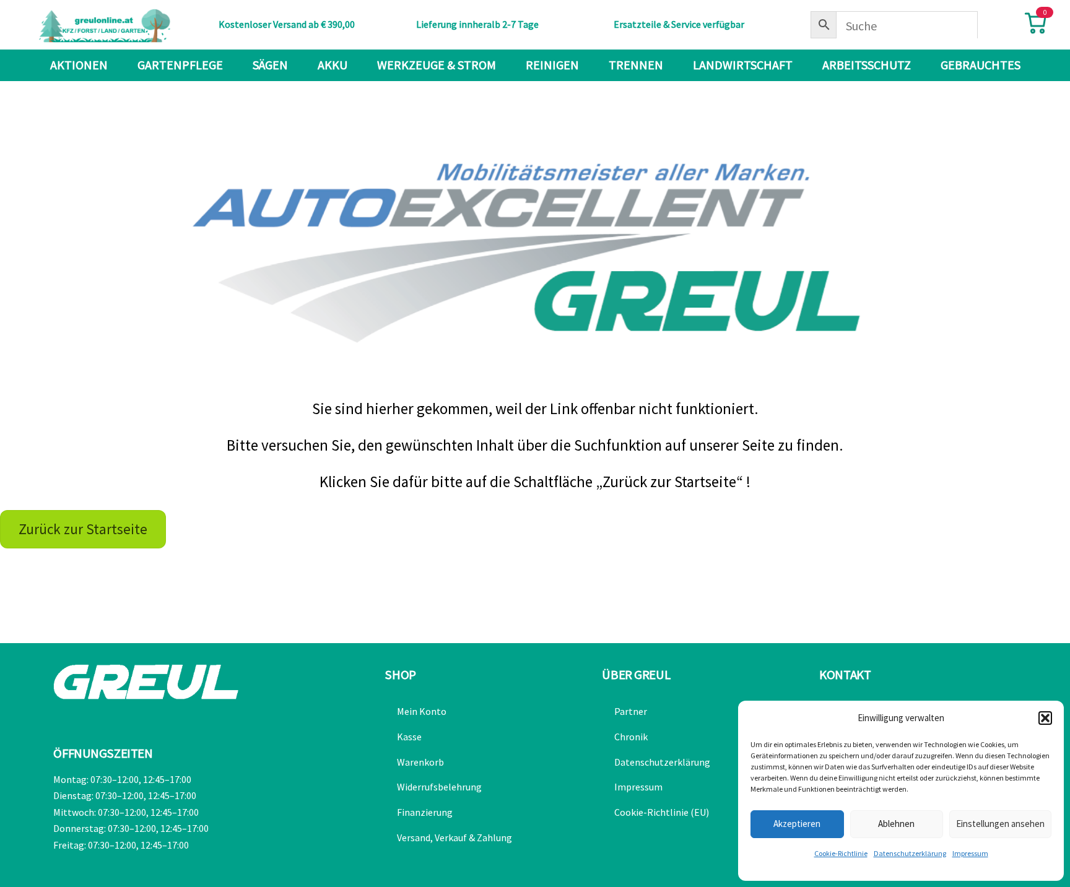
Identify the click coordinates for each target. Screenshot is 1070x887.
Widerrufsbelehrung (439, 787)
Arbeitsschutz (866, 64)
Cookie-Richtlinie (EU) (661, 812)
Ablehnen (896, 823)
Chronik (631, 736)
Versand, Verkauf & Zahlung (454, 837)
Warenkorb (420, 762)
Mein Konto (421, 711)
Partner (630, 711)
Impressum (970, 853)
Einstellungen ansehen (1000, 823)
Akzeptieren (796, 823)
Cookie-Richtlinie (841, 853)
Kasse (409, 736)
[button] (1045, 718)
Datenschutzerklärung (910, 853)
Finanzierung (425, 812)
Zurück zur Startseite (83, 529)
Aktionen (79, 64)
